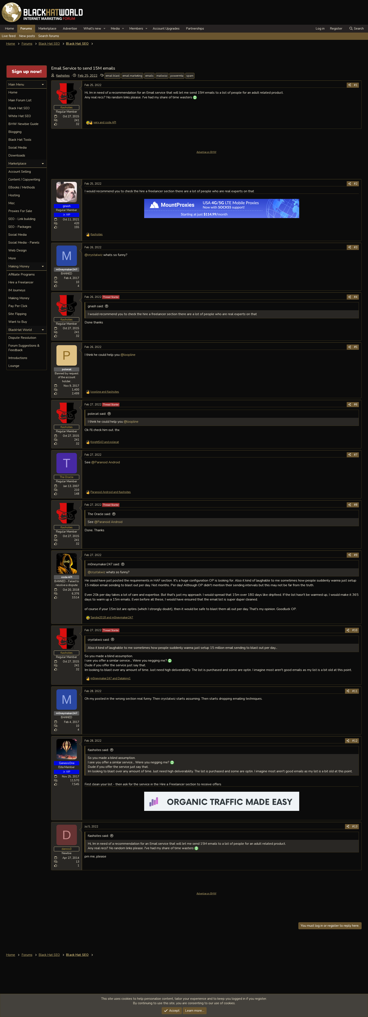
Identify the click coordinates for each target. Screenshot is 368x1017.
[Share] (349, 85)
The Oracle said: (99, 514)
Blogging (15, 132)
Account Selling (19, 172)
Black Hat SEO (19, 108)
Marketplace (47, 28)
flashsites (63, 75)
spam (189, 76)
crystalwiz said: (98, 640)
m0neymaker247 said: (104, 564)
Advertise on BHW (206, 152)
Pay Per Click (17, 306)
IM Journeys (16, 290)
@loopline (128, 354)
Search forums (48, 36)
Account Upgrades (166, 28)
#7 (355, 455)
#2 (355, 184)
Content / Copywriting (24, 179)
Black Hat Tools (19, 140)
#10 (354, 630)
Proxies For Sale (20, 211)
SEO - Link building (21, 219)
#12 (354, 741)
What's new (92, 28)
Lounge (13, 366)
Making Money (18, 298)
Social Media (17, 147)
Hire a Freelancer (20, 282)
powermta (176, 76)
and (104, 122)
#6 (355, 405)
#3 (355, 247)
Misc (11, 203)
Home (9, 28)
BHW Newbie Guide (23, 124)
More (12, 258)
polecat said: (97, 414)
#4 (355, 297)
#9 (355, 555)
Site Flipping (17, 314)
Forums (26, 28)
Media (115, 28)
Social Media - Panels (23, 242)
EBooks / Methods (21, 187)
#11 (354, 691)
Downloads (16, 155)
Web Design (17, 250)
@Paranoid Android (105, 462)
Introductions (17, 358)
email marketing (132, 76)
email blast (112, 76)
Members (136, 28)
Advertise (70, 28)
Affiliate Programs (21, 274)
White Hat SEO (19, 116)
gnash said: (96, 306)
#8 (355, 505)
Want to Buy (17, 322)
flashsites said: (98, 750)
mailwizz (162, 76)
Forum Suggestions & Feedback (23, 347)
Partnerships (195, 28)
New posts (27, 36)
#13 (354, 827)
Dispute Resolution (22, 338)
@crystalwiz (93, 255)
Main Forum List (20, 100)
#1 (355, 85)
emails (149, 76)
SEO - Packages (19, 227)
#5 (355, 347)
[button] (105, 29)
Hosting (14, 195)
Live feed (9, 36)
